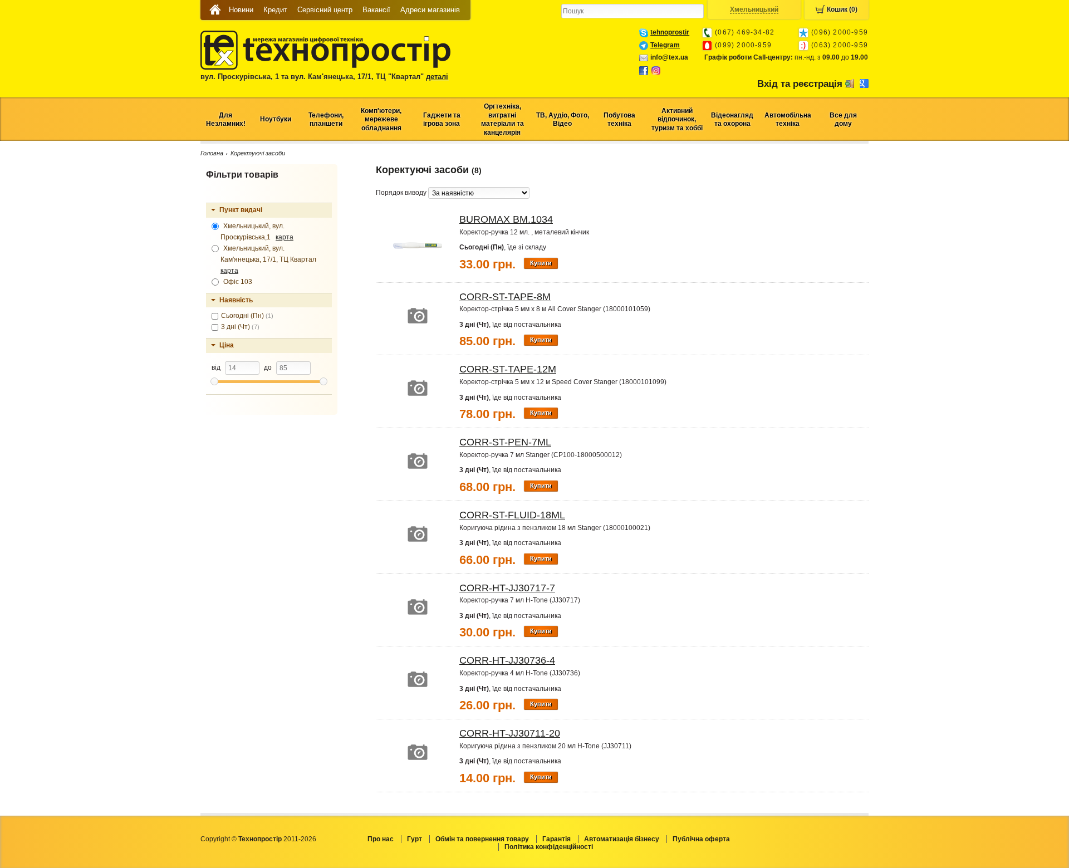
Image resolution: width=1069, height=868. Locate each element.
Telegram (665, 45)
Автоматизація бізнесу (621, 839)
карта (284, 237)
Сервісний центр (324, 10)
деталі (437, 76)
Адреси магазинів (430, 10)
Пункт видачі (240, 210)
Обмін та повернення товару (482, 839)
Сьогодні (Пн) (247, 316)
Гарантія (556, 839)
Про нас (380, 839)
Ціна (226, 345)
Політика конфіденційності (548, 847)
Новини (241, 10)
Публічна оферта (701, 839)
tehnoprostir (669, 32)
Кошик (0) (842, 9)
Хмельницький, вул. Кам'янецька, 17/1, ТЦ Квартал (270, 259)
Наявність (236, 300)
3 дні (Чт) (240, 327)
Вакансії (376, 10)
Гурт (414, 839)
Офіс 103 (237, 282)
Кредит (275, 10)
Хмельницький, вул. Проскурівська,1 (256, 231)
